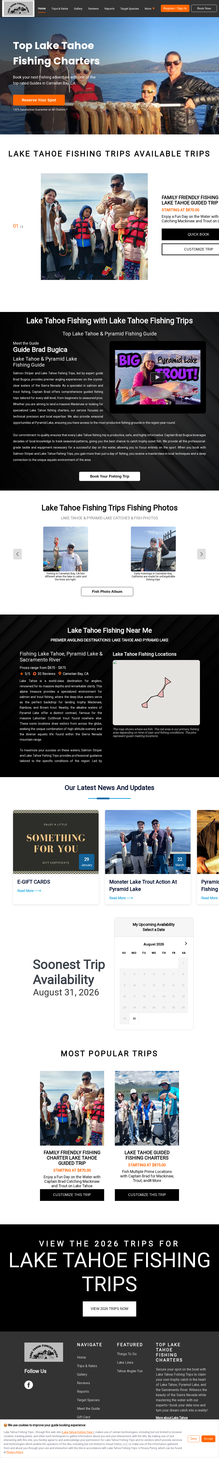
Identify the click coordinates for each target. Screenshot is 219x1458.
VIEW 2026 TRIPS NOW (109, 1309)
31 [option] (134, 1018)
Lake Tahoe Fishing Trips (77, 1432)
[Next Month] (185, 943)
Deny (194, 1438)
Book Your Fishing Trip (109, 476)
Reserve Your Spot (39, 100)
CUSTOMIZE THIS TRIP (72, 1195)
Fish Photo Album (107, 592)
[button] (150, 9)
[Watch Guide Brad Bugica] (157, 377)
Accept (208, 1438)
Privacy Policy (15, 1452)
